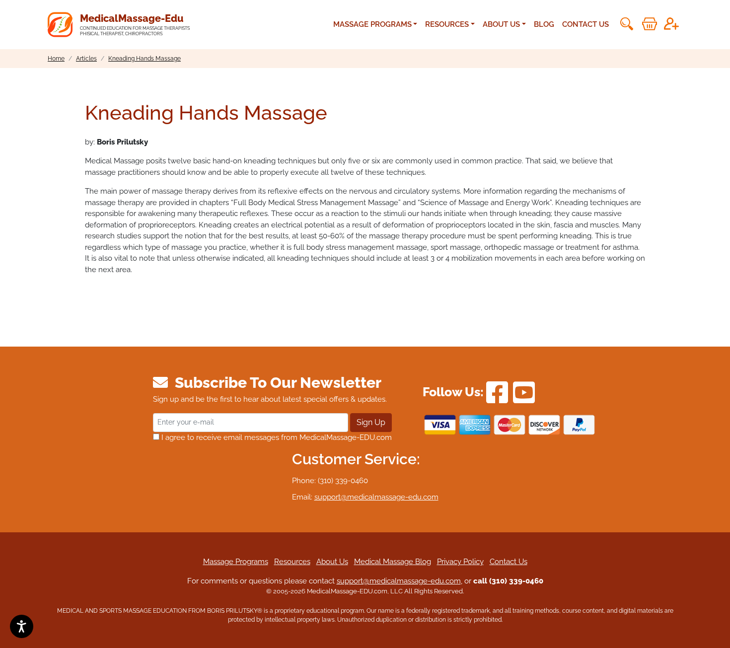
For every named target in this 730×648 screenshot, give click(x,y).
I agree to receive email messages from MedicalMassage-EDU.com (275, 437)
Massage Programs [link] (372, 24)
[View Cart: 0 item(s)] (649, 24)
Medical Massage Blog (392, 561)
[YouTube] (524, 391)
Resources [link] (447, 24)
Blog (544, 24)
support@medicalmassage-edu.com (376, 497)
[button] (626, 24)
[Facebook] (497, 391)
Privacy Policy (460, 561)
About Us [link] (501, 24)
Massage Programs (235, 561)
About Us (332, 561)
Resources (292, 561)
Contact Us (585, 24)
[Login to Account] (671, 24)
